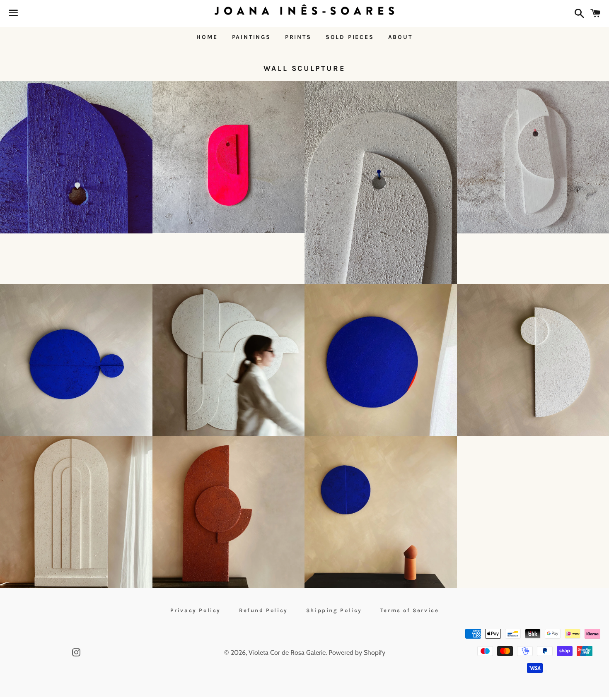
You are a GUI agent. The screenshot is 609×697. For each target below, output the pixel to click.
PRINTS (298, 37)
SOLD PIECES (350, 37)
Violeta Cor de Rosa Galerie (287, 652)
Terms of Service (409, 610)
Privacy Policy (195, 610)
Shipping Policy (334, 610)
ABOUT (400, 37)
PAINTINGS (251, 37)
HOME (207, 37)
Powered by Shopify (357, 652)
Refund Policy (263, 610)
